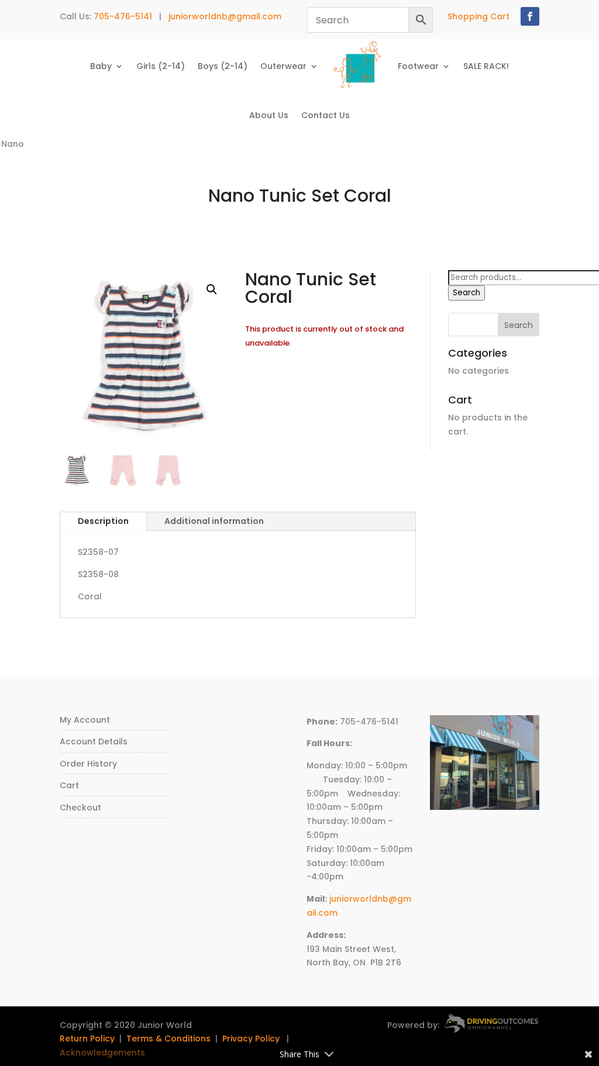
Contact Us (325, 115)
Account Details (94, 741)
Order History (88, 764)
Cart (69, 785)
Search (466, 292)
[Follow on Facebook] (530, 16)
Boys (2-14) (222, 66)
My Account (85, 720)
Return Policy (87, 1038)
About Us (268, 115)
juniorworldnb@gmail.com (224, 16)
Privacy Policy (251, 1038)
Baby (101, 66)
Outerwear (283, 66)
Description (103, 521)
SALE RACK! (486, 66)
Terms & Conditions (168, 1038)
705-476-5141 (123, 16)
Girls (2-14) (160, 66)
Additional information (214, 521)
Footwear (418, 66)
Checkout (80, 807)
